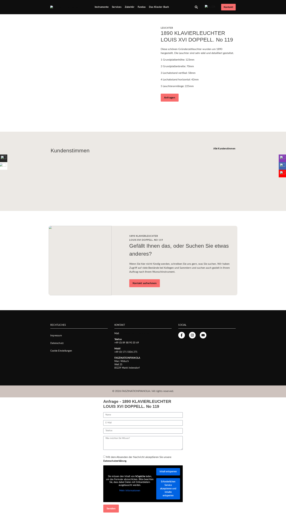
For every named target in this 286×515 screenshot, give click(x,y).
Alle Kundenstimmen (224, 149)
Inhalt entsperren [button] (168, 471)
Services (116, 7)
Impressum (56, 336)
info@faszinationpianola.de (134, 333)
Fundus (142, 7)
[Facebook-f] (181, 335)
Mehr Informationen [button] (129, 491)
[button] (196, 7)
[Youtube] (203, 335)
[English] (210, 6)
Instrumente (102, 7)
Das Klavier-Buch (159, 7)
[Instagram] (192, 335)
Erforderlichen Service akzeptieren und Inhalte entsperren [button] (168, 489)
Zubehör (129, 7)
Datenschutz (57, 343)
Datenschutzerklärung (114, 461)
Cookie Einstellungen (61, 351)
